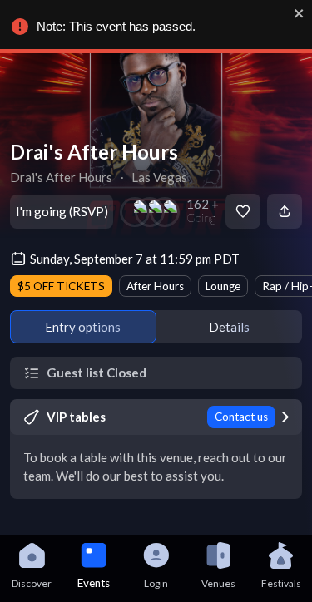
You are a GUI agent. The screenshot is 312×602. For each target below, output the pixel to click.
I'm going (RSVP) (62, 211)
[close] (299, 13)
